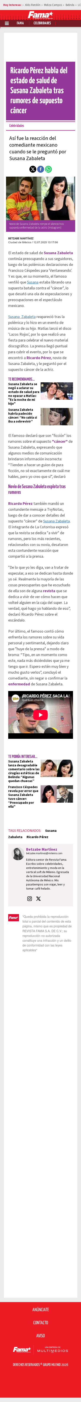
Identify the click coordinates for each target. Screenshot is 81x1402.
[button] (32, 169)
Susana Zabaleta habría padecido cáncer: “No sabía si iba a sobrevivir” (22, 416)
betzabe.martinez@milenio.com (44, 853)
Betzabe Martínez (20, 238)
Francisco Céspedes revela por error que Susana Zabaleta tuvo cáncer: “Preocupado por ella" (23, 797)
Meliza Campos (53, 5)
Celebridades (42, 23)
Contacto (40, 1323)
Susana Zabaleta (22, 317)
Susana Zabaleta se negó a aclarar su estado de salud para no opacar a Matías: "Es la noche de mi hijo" (23, 394)
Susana (32, 282)
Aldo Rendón (32, 5)
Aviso (40, 1336)
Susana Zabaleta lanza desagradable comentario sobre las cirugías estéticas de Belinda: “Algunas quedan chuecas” (24, 771)
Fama (20, 23)
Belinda (70, 5)
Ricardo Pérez (37, 837)
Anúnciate (40, 1310)
